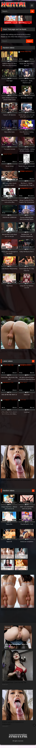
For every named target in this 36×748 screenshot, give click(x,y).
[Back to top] (30, 742)
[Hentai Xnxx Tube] (15, 5)
